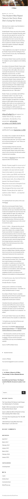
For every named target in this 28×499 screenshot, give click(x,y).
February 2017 (6, 445)
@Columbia (13, 121)
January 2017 (5, 448)
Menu (14, 8)
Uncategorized (6, 466)
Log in (3, 476)
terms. (5, 337)
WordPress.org (6, 485)
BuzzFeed (12, 157)
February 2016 (6, 454)
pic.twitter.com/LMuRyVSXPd (11, 123)
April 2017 (4, 439)
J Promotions (10, 2)
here (6, 202)
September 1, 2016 (20, 130)
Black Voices (8, 352)
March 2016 (5, 451)
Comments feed (6, 482)
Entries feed (5, 479)
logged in (11, 361)
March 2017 (5, 442)
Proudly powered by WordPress (10, 495)
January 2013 (5, 457)
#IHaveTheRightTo (8, 114)
